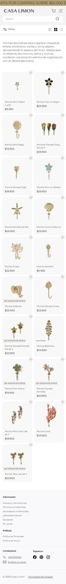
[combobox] (33, 19)
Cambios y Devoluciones (15, 503)
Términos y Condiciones (14, 507)
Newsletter (8, 520)
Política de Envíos (11, 541)
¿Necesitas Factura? (12, 515)
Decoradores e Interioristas (16, 511)
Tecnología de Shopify (40, 576)
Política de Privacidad (13, 536)
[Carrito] (54, 11)
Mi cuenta (8, 524)
